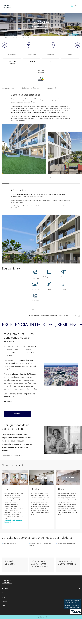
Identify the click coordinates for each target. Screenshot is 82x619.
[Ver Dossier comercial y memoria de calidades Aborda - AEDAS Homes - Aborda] (75, 316)
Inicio (3, 38)
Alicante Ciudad (23, 38)
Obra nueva (9, 38)
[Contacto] (72, 6)
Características (8, 88)
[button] (5, 183)
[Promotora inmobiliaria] (7, 6)
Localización (52, 88)
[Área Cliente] (74, 6)
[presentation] (79, 154)
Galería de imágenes (30, 88)
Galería (77, 32)
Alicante (15, 38)
